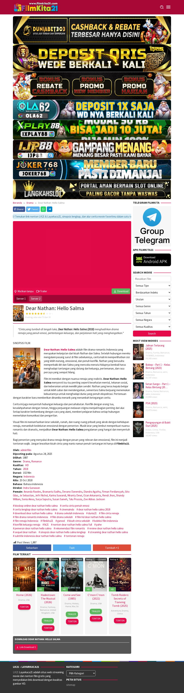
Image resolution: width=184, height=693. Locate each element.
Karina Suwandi (57, 495)
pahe (99, 524)
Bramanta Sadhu (51, 491)
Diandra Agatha (92, 491)
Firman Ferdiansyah (113, 491)
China (120, 613)
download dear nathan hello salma (33, 513)
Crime (155, 429)
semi (165, 372)
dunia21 (92, 513)
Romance (36, 461)
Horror (68, 606)
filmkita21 (47, 520)
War (73, 606)
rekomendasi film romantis (70, 528)
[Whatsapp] (43, 209)
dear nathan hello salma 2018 (94, 509)
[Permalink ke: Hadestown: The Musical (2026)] (48, 574)
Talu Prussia (75, 499)
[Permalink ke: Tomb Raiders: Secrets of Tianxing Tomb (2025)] (120, 574)
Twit (72, 548)
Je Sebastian (26, 495)
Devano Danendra (72, 491)
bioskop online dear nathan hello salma (36, 505)
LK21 (16, 672)
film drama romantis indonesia (31, 517)
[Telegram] (49, 209)
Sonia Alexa (28, 499)
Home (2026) (24, 595)
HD (27, 465)
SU (77, 606)
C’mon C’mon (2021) (96, 596)
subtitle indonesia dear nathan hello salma (38, 536)
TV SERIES (150, 355)
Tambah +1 (112, 548)
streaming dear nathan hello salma (109, 532)
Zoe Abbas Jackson (94, 499)
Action (148, 429)
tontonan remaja (75, 536)
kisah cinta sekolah (79, 520)
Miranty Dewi (74, 495)
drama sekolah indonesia (70, 513)
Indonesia (29, 476)
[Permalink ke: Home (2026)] (24, 574)
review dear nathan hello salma (106, 528)
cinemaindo (67, 509)
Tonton (24, 606)
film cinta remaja (110, 513)
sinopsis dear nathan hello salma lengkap (63, 532)
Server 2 (35, 298)
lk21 (46, 524)
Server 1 (21, 298)
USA (28, 599)
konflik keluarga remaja (27, 524)
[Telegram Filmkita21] (152, 226)
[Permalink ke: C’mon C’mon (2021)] (96, 574)
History (75, 603)
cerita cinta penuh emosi (75, 505)
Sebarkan (32, 548)
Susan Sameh (59, 499)
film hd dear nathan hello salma (94, 517)
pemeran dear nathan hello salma (33, 528)
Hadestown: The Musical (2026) (48, 598)
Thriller (162, 429)
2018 (25, 469)
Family (156, 352)
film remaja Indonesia (26, 520)
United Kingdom (49, 611)
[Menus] (168, 7)
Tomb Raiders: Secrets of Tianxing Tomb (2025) (120, 600)
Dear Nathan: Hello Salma (59, 349)
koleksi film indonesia (106, 520)
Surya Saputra (43, 499)
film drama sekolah (62, 517)
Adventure (116, 610)
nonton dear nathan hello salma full (72, 524)
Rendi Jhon (108, 495)
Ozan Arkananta (92, 495)
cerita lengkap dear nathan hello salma (36, 509)
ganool (61, 520)
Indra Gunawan (31, 488)
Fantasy (51, 607)
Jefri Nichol (41, 495)
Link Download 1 (28, 647)
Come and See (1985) (71, 596)
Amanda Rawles (32, 491)
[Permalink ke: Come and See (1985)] (72, 574)
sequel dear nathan (25, 532)
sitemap (70, 685)
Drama (26, 461)
